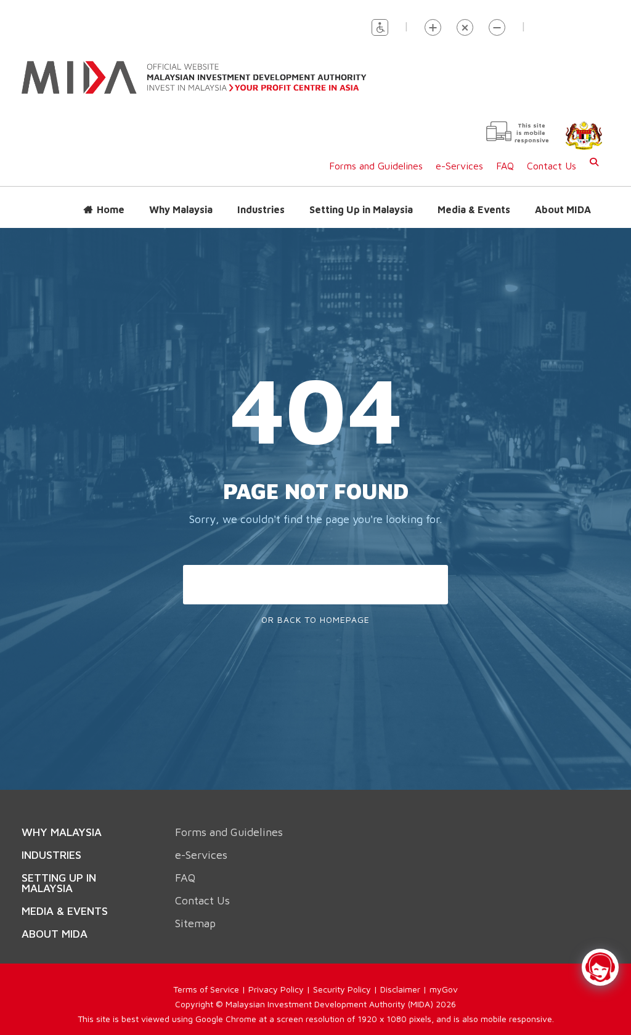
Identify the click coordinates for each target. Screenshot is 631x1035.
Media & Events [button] (474, 197)
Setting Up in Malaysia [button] (361, 197)
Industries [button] (261, 197)
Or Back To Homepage (315, 607)
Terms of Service (206, 977)
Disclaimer (400, 977)
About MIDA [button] (563, 197)
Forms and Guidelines (376, 153)
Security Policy (342, 977)
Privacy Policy (276, 977)
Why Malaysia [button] (181, 197)
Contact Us (551, 153)
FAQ (505, 153)
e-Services (459, 153)
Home (110, 197)
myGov (443, 977)
